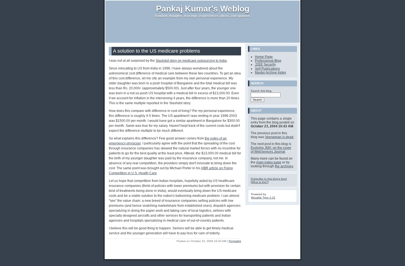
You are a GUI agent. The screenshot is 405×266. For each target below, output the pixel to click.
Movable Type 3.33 (263, 197)
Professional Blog (268, 61)
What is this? (260, 182)
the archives (284, 166)
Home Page (264, 57)
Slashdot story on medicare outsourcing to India (191, 61)
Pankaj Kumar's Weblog (202, 8)
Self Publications (267, 69)
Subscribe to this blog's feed (269, 178)
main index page (268, 162)
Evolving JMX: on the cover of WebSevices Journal (271, 150)
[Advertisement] (202, 30)
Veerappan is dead (279, 137)
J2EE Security (265, 64)
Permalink (235, 241)
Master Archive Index (270, 72)
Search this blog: (261, 90)
